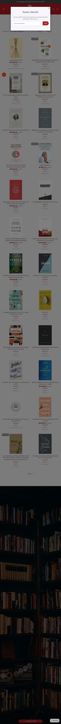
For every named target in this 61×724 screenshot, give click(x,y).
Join (45, 23)
